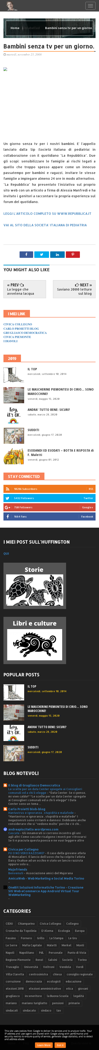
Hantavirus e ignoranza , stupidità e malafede (41, 813)
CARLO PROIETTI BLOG (21, 328)
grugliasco (13, 996)
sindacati (12, 1010)
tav (58, 1010)
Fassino (11, 938)
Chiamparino (26, 923)
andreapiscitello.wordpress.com (33, 829)
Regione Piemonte (18, 960)
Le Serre (11, 945)
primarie (74, 1003)
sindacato (29, 1010)
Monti (80, 945)
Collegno (72, 923)
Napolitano (26, 952)
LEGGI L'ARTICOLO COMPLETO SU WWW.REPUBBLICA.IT (47, 213)
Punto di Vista (77, 952)
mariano (11, 1003)
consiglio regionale (80, 974)
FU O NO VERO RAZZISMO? (26, 853)
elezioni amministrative (45, 988)
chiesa (57, 974)
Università (31, 967)
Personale (56, 952)
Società (67, 960)
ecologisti (54, 981)
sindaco (46, 1010)
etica (69, 988)
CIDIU (9, 923)
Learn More (43, 1045)
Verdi (79, 967)
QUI (6, 553)
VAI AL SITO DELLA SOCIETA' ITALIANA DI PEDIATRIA (45, 225)
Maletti (52, 945)
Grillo (40, 938)
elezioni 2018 (15, 988)
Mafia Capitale (32, 945)
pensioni (58, 1003)
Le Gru (72, 938)
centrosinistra (38, 974)
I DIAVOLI (10, 341)
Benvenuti (16, 873)
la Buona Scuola (57, 996)
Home (15, 28)
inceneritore (33, 996)
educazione (74, 981)
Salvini (52, 960)
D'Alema (47, 930)
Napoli (10, 952)
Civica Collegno (50, 923)
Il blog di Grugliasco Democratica (34, 785)
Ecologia (64, 930)
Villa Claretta (15, 974)
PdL (41, 952)
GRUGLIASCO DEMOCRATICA (25, 332)
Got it (60, 1045)
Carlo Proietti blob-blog (26, 809)
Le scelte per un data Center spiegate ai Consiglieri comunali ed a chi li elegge (45, 790)
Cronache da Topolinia (21, 930)
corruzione (13, 981)
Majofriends (17, 869)
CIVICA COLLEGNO (17, 324)
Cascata (14, 833)
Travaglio (12, 967)
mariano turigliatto (34, 1003)
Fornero (26, 938)
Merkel (66, 945)
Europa (79, 930)
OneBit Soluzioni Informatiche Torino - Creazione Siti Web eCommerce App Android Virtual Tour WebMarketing (45, 891)
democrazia (34, 981)
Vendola (65, 967)
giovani (83, 988)
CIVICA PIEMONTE (17, 337)
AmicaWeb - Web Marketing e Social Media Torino (46, 878)
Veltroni (48, 967)
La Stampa (56, 938)
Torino (82, 960)
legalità (78, 996)
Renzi (39, 960)
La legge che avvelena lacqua (20, 291)
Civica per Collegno (23, 849)
